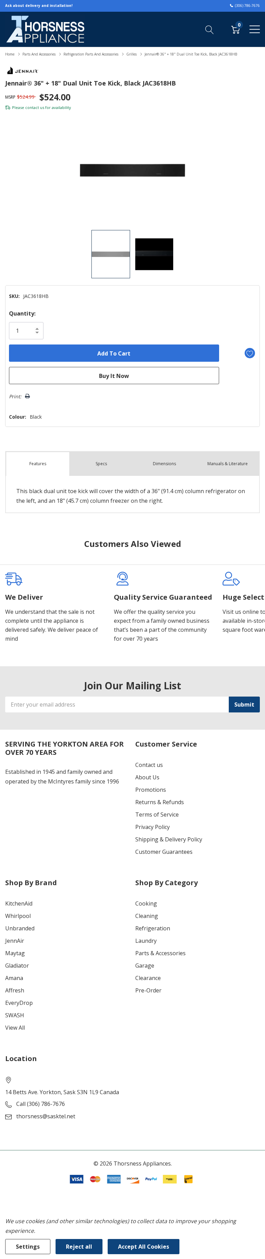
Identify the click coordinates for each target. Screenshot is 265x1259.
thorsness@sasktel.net (45, 1116)
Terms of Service (157, 814)
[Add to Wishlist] (250, 353)
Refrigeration (152, 928)
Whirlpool (18, 916)
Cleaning (146, 916)
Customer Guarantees (164, 852)
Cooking (146, 903)
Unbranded (20, 928)
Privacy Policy (152, 827)
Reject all (79, 1246)
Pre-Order (148, 990)
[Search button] (209, 29)
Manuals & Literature (227, 464)
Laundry (146, 941)
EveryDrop (19, 1003)
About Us (147, 777)
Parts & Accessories (160, 953)
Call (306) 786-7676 (40, 1104)
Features (37, 464)
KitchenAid (18, 903)
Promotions (150, 789)
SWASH (14, 1015)
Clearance (148, 978)
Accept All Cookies (143, 1246)
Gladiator (17, 965)
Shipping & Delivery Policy (168, 839)
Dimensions (164, 464)
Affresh (14, 990)
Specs (101, 464)
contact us (34, 107)
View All (15, 1027)
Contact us (149, 765)
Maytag (15, 953)
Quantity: (22, 313)
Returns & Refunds (159, 802)
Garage (144, 965)
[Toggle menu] (254, 29)
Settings (28, 1246)
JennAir (14, 941)
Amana (14, 978)
